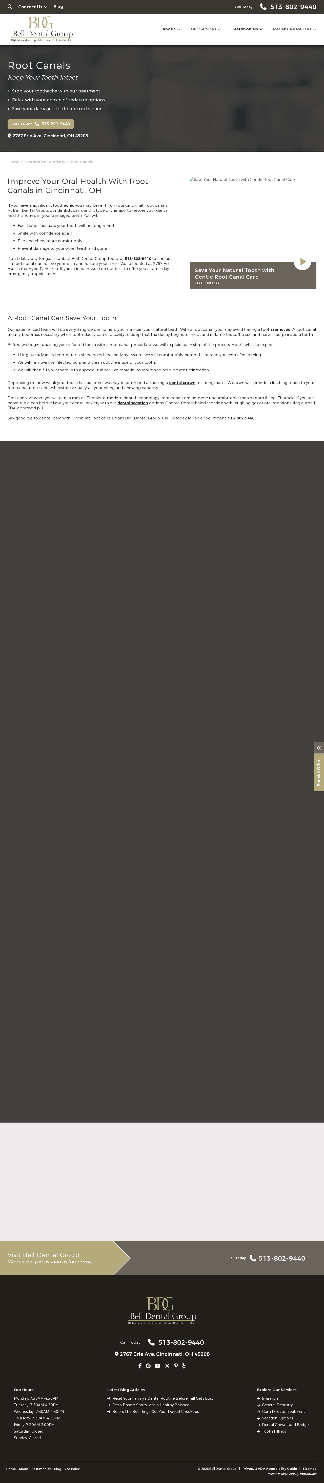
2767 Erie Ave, (50, 136)
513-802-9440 (138, 258)
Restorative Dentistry (44, 161)
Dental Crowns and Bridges (286, 1424)
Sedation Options (277, 1418)
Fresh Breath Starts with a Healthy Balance (150, 1405)
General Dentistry (277, 1405)
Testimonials (245, 29)
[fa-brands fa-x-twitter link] (167, 1366)
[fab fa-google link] (148, 1366)
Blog (58, 6)
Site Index (72, 1469)
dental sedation (132, 403)
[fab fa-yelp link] (184, 1366)
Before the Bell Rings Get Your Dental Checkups (155, 1411)
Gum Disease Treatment (283, 1411)
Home (13, 161)
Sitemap (309, 1469)
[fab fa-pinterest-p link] (176, 1366)
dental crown (182, 382)
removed (281, 329)
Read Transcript (207, 283)
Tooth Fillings (274, 1431)
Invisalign (270, 1398)
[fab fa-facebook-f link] (140, 1366)
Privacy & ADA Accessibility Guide (269, 1469)
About (169, 29)
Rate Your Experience (159, 1125)
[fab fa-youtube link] (157, 1366)
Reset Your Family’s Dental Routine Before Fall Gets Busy (163, 1398)
